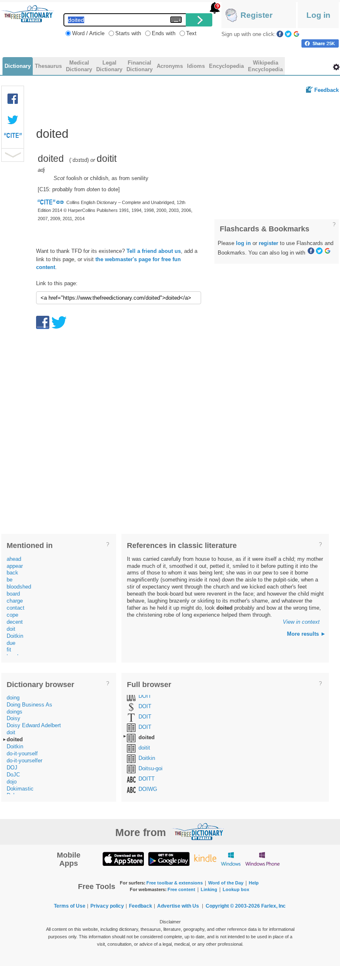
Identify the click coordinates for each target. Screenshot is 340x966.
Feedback (326, 90)
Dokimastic (20, 789)
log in (243, 243)
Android (168, 858)
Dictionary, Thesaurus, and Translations (198, 831)
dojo (12, 782)
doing (13, 697)
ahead (14, 559)
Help (254, 882)
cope (12, 615)
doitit (144, 748)
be (9, 580)
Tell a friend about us (153, 251)
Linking (209, 889)
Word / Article (88, 33)
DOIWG (147, 789)
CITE (13, 137)
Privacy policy (107, 906)
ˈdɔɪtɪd (79, 160)
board (13, 594)
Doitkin (15, 636)
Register (256, 15)
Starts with (128, 33)
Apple (123, 858)
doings (14, 712)
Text (191, 33)
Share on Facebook (320, 43)
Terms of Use (69, 906)
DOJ (12, 767)
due (11, 643)
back (12, 573)
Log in (318, 15)
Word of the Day (225, 882)
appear (15, 566)
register (268, 243)
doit (11, 629)
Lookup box (236, 889)
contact (15, 608)
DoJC (13, 774)
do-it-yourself (22, 753)
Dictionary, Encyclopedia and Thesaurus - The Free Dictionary (27, 13)
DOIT (144, 696)
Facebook (280, 34)
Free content (181, 889)
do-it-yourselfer (24, 760)
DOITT (146, 779)
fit (9, 649)
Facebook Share (12, 99)
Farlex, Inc (273, 906)
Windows (231, 858)
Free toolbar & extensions (174, 882)
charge (15, 601)
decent (15, 622)
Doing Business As (29, 705)
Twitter (288, 34)
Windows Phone (262, 858)
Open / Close (12, 155)
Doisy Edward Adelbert (34, 725)
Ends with (163, 33)
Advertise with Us (178, 906)
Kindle (205, 858)
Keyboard (176, 20)
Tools (336, 67)
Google (296, 34)
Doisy (13, 718)
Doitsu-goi (150, 768)
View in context (301, 622)
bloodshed (19, 587)
